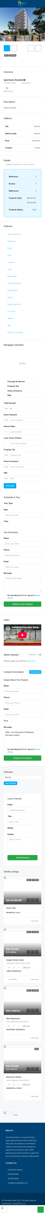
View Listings (35, 672)
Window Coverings (15, 332)
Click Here (31, 661)
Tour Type (8, 503)
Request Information (22, 758)
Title (10, 816)
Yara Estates (13, 979)
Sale (6, 55)
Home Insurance (11, 461)
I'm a (6, 721)
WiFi (9, 325)
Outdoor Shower (14, 283)
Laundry (11, 262)
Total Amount (10, 403)
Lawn (10, 269)
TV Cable (11, 311)
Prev (16, 1115)
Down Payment (10, 415)
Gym (9, 255)
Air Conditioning (14, 234)
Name (6, 538)
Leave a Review (10, 783)
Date (6, 510)
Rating (10, 828)
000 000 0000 (13, 1174)
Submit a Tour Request (22, 604)
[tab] (7, 48)
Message (8, 573)
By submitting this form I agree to (24, 596)
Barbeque (12, 241)
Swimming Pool (14, 304)
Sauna (10, 297)
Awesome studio (13, 1077)
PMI (5, 473)
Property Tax (9, 450)
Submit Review (22, 858)
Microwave (12, 276)
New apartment (13, 1018)
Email (6, 561)
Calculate (10, 486)
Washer (11, 318)
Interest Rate (9, 426)
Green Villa (11, 908)
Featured (13, 55)
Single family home (15, 960)
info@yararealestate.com (18, 1183)
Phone (7, 550)
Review (11, 834)
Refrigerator (13, 290)
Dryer (10, 248)
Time (6, 521)
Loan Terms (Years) (12, 438)
